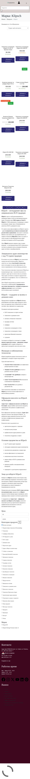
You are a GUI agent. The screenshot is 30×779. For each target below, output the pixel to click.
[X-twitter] (13, 679)
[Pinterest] (26, 679)
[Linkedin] (22, 679)
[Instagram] (8, 679)
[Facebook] (3, 679)
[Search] (1, 11)
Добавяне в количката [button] (8, 60)
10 (22, 207)
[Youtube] (17, 679)
